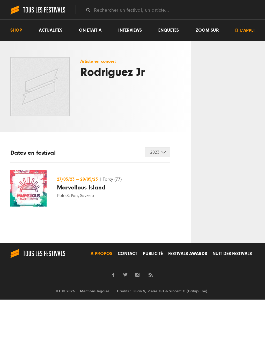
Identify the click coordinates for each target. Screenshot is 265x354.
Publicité (153, 253)
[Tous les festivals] (37, 14)
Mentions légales (94, 291)
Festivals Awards (187, 253)
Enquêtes (168, 30)
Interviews (130, 30)
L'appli (245, 30)
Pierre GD (156, 291)
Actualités (50, 30)
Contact (127, 253)
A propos (101, 253)
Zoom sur (207, 30)
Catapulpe (197, 291)
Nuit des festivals (232, 253)
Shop (16, 30)
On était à (90, 30)
